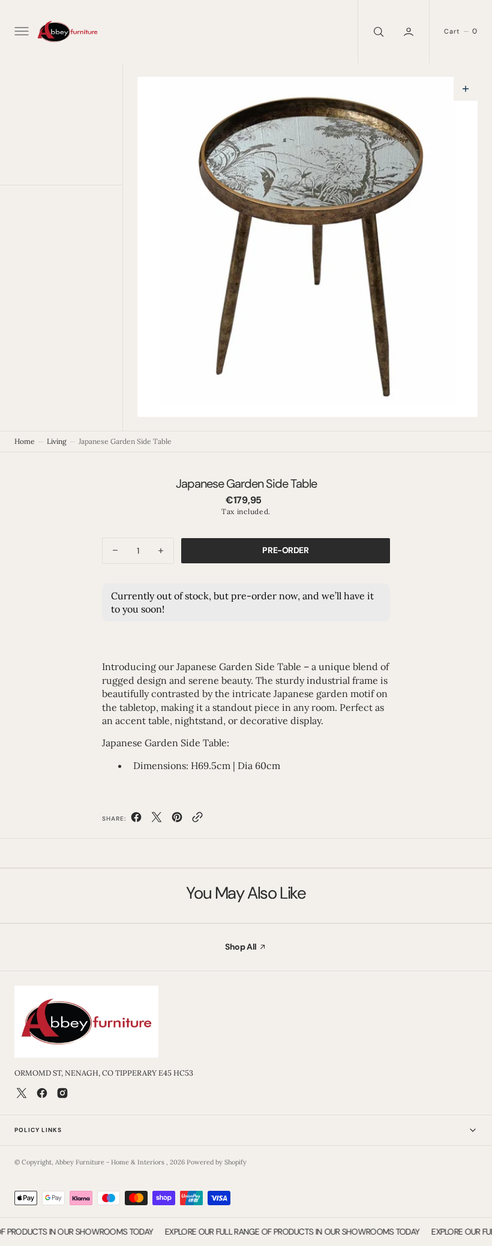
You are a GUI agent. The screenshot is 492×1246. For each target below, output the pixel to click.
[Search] (377, 31)
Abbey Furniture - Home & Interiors (110, 1162)
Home (24, 441)
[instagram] (62, 1093)
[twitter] (157, 819)
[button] (20, 32)
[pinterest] (177, 819)
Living (57, 441)
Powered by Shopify (217, 1162)
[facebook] (136, 819)
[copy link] (197, 819)
